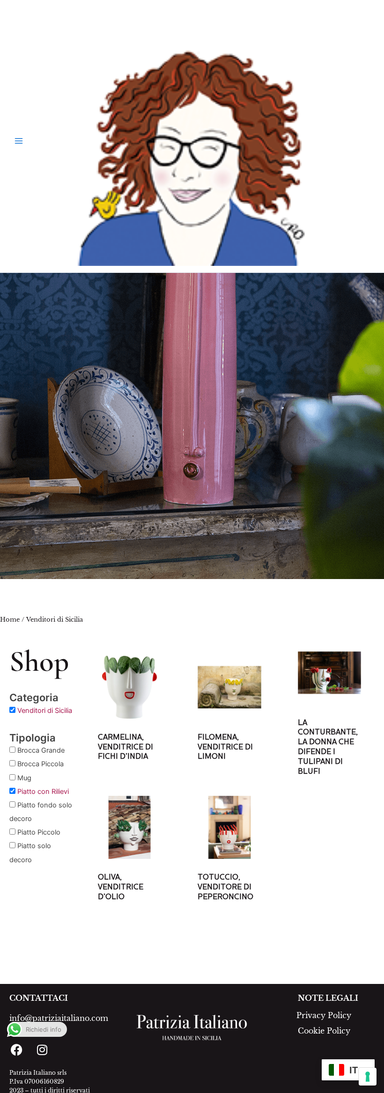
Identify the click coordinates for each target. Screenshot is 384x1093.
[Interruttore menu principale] (18, 141)
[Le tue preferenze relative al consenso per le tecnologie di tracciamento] (368, 1077)
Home (10, 620)
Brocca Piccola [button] (40, 764)
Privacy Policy (323, 1015)
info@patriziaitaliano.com (58, 1018)
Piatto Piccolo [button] (38, 832)
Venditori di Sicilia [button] (44, 710)
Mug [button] (24, 778)
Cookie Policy (324, 1030)
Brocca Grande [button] (41, 750)
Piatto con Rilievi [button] (43, 791)
